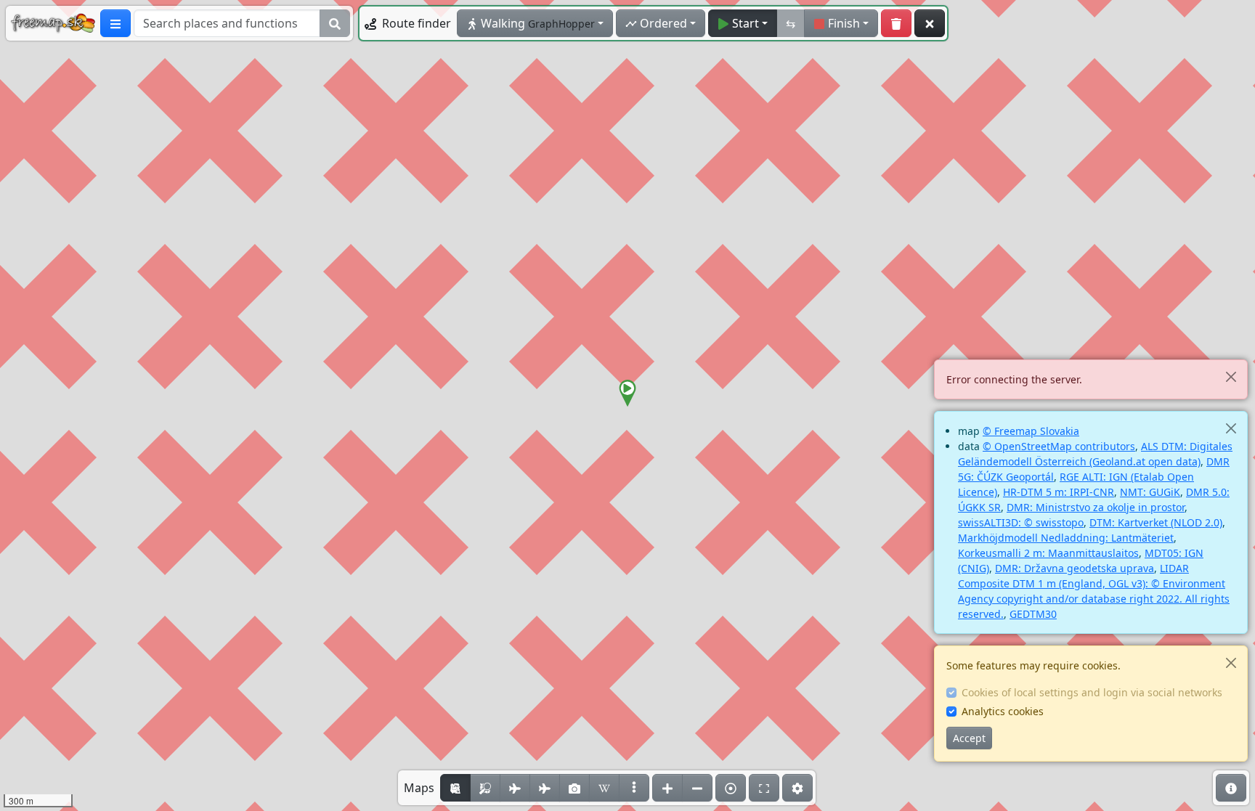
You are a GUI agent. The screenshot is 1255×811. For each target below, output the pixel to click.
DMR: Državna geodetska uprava (1074, 568)
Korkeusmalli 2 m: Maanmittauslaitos (1048, 553)
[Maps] (634, 788)
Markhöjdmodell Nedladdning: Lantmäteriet (1066, 538)
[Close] (1230, 376)
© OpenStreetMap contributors (1059, 446)
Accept (969, 738)
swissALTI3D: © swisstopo (1021, 522)
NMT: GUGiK (1150, 492)
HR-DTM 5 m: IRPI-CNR (1058, 492)
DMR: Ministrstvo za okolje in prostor (1096, 507)
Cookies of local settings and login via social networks (1092, 692)
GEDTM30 (1033, 614)
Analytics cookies (1003, 711)
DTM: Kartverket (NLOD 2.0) (1155, 522)
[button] (627, 393)
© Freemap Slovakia (1031, 431)
